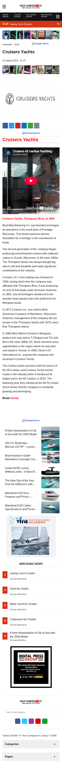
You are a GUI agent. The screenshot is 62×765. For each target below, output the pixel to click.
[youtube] (38, 721)
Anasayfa (7, 44)
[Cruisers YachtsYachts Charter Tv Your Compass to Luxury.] (31, 6)
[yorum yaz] (37, 126)
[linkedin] (18, 126)
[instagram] (31, 721)
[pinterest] (24, 126)
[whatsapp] (44, 721)
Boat (17, 44)
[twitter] (11, 126)
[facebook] (5, 126)
